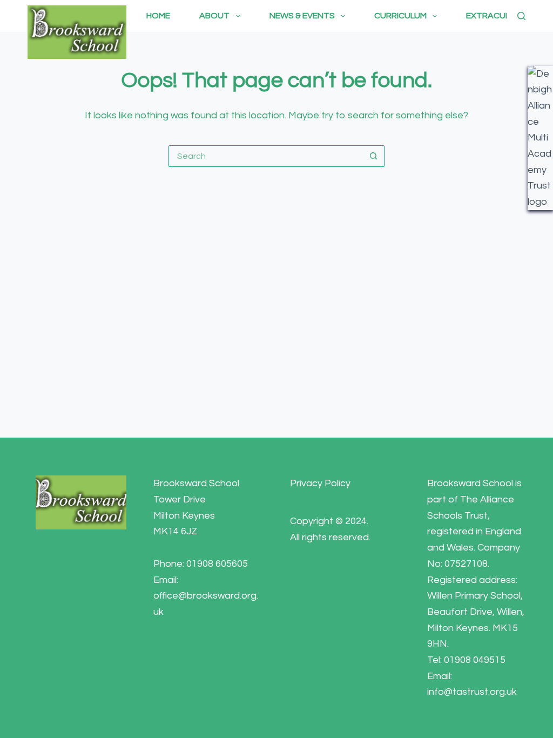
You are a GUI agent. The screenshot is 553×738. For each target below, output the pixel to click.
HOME (158, 15)
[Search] (521, 16)
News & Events (302, 15)
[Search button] (373, 156)
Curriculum (400, 15)
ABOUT (214, 15)
